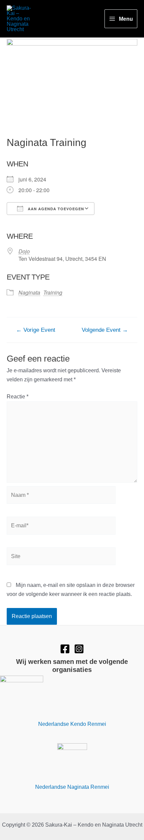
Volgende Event (105, 330)
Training (52, 292)
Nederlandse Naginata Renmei (72, 787)
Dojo (24, 251)
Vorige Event (35, 330)
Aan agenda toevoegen (55, 208)
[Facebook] (65, 649)
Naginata (29, 292)
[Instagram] (79, 649)
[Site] (61, 557)
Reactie (17, 396)
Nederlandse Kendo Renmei (72, 724)
